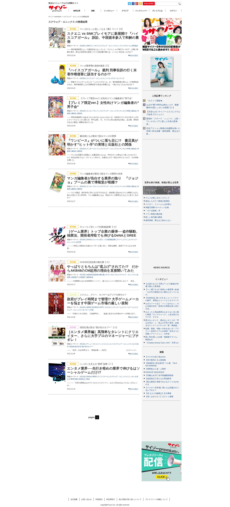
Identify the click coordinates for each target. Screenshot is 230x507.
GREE (94, 376)
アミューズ (90, 344)
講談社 (73, 113)
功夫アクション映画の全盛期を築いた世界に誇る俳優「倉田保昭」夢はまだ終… (163, 131)
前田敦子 (74, 277)
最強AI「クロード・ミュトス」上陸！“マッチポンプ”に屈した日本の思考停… (163, 121)
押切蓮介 (135, 46)
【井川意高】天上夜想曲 (155, 360)
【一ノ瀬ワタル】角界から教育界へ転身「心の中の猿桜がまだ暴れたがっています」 (162, 292)
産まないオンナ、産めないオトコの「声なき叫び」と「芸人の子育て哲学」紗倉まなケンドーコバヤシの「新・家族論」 (162, 322)
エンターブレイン (93, 111)
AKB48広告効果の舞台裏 (95, 275)
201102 (82, 376)
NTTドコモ (104, 307)
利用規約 (99, 499)
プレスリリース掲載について (156, 499)
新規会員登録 (149, 4)
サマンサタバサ (111, 275)
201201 (82, 307)
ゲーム (131, 307)
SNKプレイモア (92, 46)
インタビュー (109, 11)
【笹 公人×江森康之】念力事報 (158, 393)
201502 (82, 78)
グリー (119, 240)
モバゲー (86, 310)
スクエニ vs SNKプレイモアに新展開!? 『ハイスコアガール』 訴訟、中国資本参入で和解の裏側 (103, 37)
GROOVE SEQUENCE (154, 372)
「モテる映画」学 (152, 211)
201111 (82, 344)
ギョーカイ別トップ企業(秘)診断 (104, 240)
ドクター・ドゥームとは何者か (158, 204)
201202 (82, 240)
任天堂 (78, 242)
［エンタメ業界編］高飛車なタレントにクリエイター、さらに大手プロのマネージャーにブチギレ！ (103, 336)
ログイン (173, 11)
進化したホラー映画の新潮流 (157, 201)
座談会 (133, 111)
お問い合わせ (86, 499)
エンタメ (109, 344)
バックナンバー (141, 11)
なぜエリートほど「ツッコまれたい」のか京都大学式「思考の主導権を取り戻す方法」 (162, 306)
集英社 (79, 113)
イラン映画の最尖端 (153, 214)
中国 (91, 310)
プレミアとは (157, 11)
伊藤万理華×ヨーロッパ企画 (157, 207)
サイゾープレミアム (57, 8)
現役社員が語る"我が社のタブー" (81, 346)
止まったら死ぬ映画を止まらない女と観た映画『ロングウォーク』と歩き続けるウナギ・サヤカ (162, 314)
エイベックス (100, 344)
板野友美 (90, 277)
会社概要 (74, 499)
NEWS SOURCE (93, 307)
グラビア (125, 11)
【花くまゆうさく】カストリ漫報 (159, 396)
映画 (88, 379)
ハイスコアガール (124, 46)
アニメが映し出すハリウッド (157, 198)
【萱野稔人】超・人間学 (155, 369)
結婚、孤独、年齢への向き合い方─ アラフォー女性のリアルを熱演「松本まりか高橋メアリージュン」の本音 (162, 331)
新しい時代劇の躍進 (153, 217)
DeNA (89, 240)
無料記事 (76, 11)
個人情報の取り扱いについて (130, 499)
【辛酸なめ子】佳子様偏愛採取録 (159, 375)
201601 (82, 46)
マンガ (121, 78)
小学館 (127, 111)
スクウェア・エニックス (108, 46)
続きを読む (134, 56)
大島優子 (82, 277)
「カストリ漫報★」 (155, 100)
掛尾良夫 (82, 379)
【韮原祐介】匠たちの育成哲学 (158, 378)
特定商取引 (110, 499)
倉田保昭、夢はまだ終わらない (158, 220)
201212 (82, 111)
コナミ (125, 240)
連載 (93, 11)
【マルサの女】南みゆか (155, 357)
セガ (134, 344)
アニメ (100, 376)
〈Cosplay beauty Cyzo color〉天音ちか (162, 343)
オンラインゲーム (115, 307)
